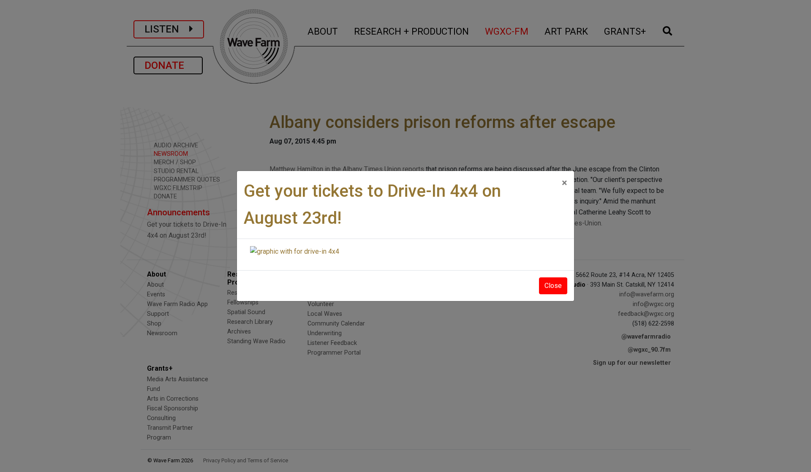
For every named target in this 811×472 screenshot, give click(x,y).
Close (553, 286)
